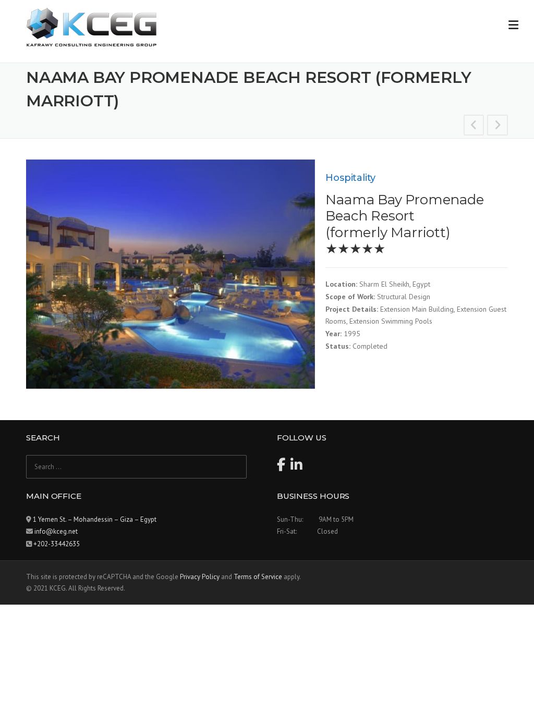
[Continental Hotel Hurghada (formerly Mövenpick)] (474, 126)
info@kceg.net (56, 531)
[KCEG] (91, 26)
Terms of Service (258, 576)
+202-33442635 (56, 543)
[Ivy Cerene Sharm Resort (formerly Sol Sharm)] (497, 126)
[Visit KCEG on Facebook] (281, 467)
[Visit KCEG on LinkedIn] (296, 467)
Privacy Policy (200, 576)
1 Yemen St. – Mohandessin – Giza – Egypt (94, 519)
